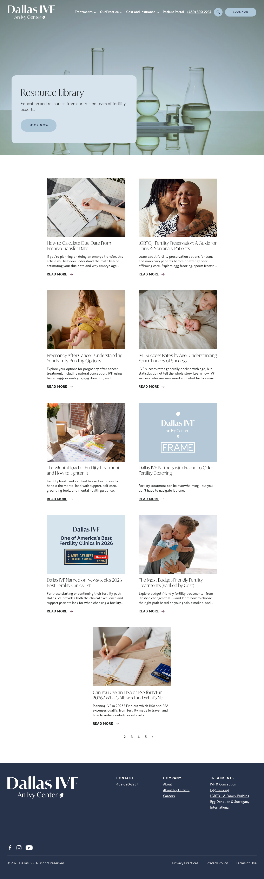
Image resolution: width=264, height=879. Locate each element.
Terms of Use (246, 863)
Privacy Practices (185, 863)
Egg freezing (219, 790)
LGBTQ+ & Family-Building (229, 796)
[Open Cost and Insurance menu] (157, 12)
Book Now (241, 12)
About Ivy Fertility (176, 790)
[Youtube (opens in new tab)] (29, 847)
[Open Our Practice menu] (121, 12)
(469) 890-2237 (199, 12)
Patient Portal (173, 12)
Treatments (84, 12)
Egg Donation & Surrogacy (229, 802)
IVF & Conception (223, 784)
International (220, 807)
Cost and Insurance (140, 12)
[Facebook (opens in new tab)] (9, 847)
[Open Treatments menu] (95, 12)
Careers (169, 796)
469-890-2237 (127, 784)
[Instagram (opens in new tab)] (18, 847)
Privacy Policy (217, 863)
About (167, 784)
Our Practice (109, 12)
